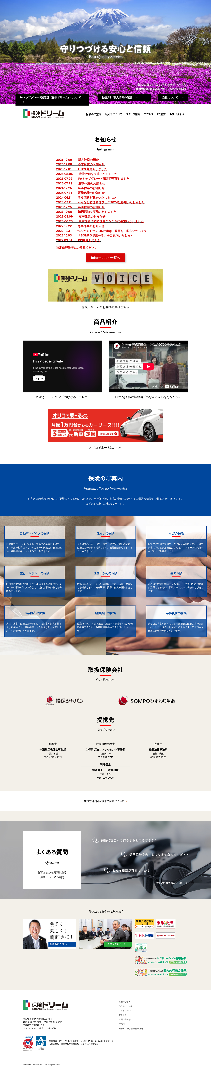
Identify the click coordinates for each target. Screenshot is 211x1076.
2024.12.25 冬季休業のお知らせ (80, 188)
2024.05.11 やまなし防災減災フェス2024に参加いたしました (100, 202)
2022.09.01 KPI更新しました (78, 240)
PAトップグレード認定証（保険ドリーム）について (50, 97)
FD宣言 (161, 114)
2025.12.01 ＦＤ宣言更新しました (81, 169)
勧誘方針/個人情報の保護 (117, 97)
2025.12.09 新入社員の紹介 (77, 159)
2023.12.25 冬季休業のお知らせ (80, 207)
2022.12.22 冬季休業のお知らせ (80, 226)
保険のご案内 (93, 114)
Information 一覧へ (105, 258)
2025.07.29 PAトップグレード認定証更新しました (93, 178)
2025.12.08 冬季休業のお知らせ (80, 164)
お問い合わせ (177, 114)
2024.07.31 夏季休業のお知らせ (80, 192)
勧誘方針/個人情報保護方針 (131, 1028)
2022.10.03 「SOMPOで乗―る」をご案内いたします (95, 235)
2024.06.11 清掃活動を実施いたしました (86, 197)
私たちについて (113, 114)
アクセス (148, 114)
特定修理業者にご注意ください (77, 247)
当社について (170, 97)
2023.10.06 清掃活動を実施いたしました (86, 211)
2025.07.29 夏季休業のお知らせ (80, 183)
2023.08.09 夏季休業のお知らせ (81, 216)
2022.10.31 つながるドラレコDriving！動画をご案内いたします (101, 231)
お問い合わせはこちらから (170, 883)
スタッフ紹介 (133, 114)
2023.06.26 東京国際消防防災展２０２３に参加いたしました (100, 221)
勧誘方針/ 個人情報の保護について (104, 801)
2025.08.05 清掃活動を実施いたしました (86, 174)
